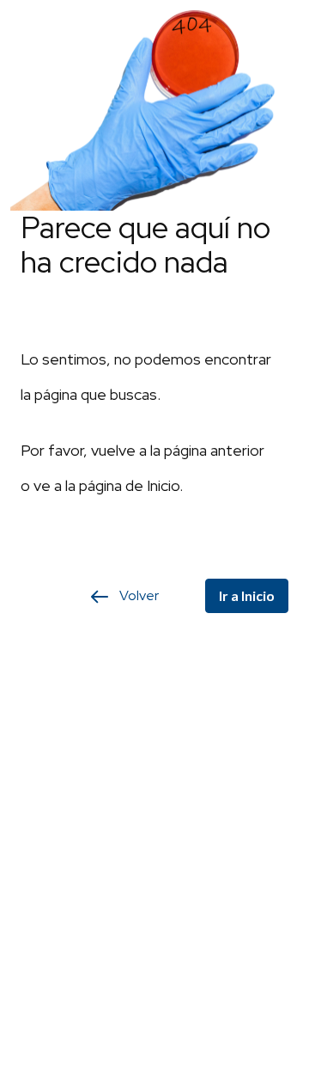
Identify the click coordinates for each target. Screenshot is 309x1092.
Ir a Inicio (247, 595)
